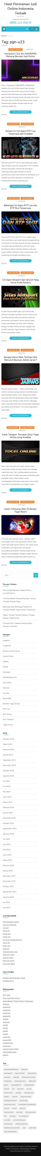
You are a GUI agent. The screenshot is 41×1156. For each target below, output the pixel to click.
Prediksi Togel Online (11, 704)
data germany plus (10, 952)
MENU (33, 29)
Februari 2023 (8, 807)
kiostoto (6, 1004)
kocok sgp (7, 934)
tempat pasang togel (21, 1124)
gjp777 (6, 1085)
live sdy (6, 928)
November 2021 (9, 881)
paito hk (6, 949)
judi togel (18, 1093)
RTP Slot (6, 995)
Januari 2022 (8, 871)
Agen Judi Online (19, 1073)
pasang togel (23, 1100)
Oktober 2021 (8, 886)
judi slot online (8, 1093)
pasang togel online (10, 1049)
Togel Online (15, 49)
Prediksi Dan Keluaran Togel (14, 978)
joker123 (6, 1089)
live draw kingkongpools (12, 940)
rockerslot (7, 1046)
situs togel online (30, 1112)
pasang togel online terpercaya (27, 1104)
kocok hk (6, 931)
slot (5, 1116)
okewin (5, 1055)
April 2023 (7, 797)
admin (5, 115)
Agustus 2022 (8, 834)
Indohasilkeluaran (10, 677)
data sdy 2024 (8, 961)
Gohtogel (6, 672)
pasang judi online (26, 1096)
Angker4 (6, 640)
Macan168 (7, 698)
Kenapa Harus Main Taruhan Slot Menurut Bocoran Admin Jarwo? (20, 358)
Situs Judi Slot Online (11, 998)
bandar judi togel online (28, 1077)
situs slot (22, 1108)
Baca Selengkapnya (21, 112)
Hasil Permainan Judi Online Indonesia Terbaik (20, 9)
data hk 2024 (8, 958)
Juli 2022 (6, 839)
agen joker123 (8, 1073)
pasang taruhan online (10, 1100)
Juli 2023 (6, 781)
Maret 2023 (7, 802)
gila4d (5, 1025)
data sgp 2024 (8, 955)
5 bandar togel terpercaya (11, 1069)
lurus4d (6, 693)
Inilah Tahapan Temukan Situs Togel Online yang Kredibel (20, 436)
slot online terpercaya (19, 1120)
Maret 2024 (7, 744)
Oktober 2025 (8, 739)
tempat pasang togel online (11, 1128)
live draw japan (9, 964)
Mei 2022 (6, 849)
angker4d (6, 1007)
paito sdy (6, 943)
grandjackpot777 (16, 1085)
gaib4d (5, 1019)
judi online (20, 1089)
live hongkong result (11, 922)
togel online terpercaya (10, 1131)
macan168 (7, 1040)
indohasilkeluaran (9, 1052)
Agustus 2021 (8, 897)
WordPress (27, 1151)
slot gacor (13, 1116)
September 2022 (9, 828)
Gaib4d (5, 661)
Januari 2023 (8, 813)
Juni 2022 (6, 844)
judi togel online (28, 1093)
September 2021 (9, 892)
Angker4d (7, 646)
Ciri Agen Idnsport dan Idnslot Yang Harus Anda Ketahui (20, 281)
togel (24, 1128)
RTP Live (6, 709)
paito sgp (6, 946)
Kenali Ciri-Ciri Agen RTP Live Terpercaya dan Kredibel (20, 132)
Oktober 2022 (8, 823)
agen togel (7, 1077)
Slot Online (27, 124)
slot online (7, 1120)
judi (13, 1089)
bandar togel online (20, 1081)
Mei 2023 (6, 792)
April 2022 (7, 855)
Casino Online (8, 656)
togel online (32, 1128)
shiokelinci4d (8, 1043)
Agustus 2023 (8, 776)
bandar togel (7, 1081)
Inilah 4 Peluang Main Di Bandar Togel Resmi (20, 510)
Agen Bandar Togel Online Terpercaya (18, 1001)
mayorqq (6, 1022)
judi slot (29, 1089)
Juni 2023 (6, 786)
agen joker (24, 1069)
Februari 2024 (8, 749)
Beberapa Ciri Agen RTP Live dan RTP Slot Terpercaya (20, 207)
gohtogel (6, 1037)
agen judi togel (32, 1073)
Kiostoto (6, 688)
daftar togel (32, 1081)
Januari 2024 (8, 755)
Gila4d (5, 667)
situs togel (19, 1112)
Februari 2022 (8, 865)
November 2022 (9, 818)
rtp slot (14, 1108)
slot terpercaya (8, 1124)
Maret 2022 (7, 860)
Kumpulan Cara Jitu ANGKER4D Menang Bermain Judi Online (20, 55)
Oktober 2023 (8, 770)
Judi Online (13, 124)
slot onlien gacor (23, 1116)
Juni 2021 (6, 907)
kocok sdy (6, 937)
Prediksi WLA (8, 981)
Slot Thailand (8, 719)
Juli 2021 (6, 902)
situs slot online (8, 1112)
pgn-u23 (6, 1108)
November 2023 (9, 765)
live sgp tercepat (9, 925)
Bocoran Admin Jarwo (11, 651)
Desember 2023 (9, 760)
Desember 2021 (9, 876)
